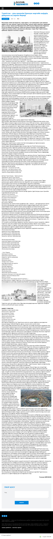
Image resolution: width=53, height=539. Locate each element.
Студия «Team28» (46, 536)
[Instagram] (36, 3)
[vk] (38, 3)
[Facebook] (35, 3)
